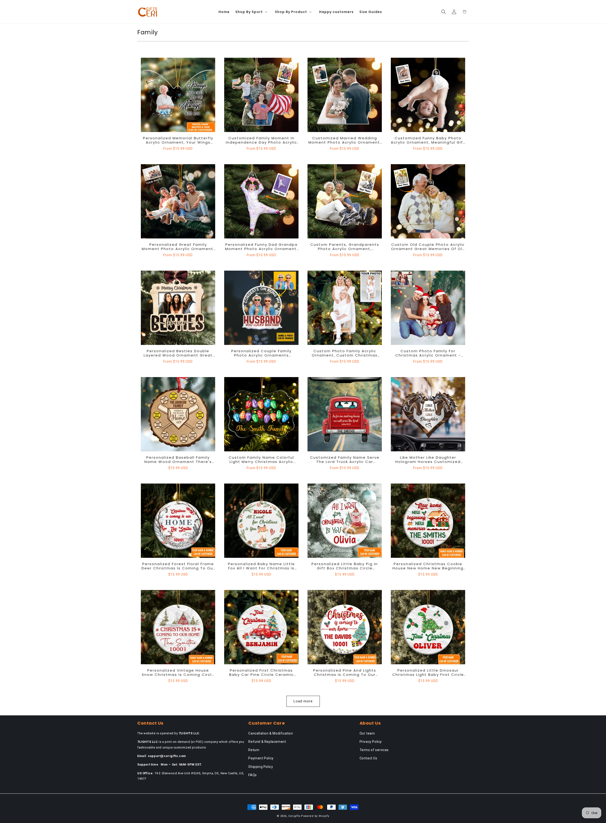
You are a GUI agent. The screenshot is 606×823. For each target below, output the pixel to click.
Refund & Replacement (267, 742)
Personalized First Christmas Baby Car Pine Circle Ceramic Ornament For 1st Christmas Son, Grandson (261, 672)
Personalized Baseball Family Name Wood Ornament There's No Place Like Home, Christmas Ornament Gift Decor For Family (178, 459)
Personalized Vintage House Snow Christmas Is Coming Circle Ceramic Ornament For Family (178, 672)
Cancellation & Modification (270, 733)
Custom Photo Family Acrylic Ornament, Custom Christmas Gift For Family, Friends (345, 353)
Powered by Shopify (315, 816)
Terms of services (374, 750)
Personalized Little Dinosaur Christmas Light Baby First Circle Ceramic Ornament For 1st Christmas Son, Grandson (428, 672)
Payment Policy (260, 758)
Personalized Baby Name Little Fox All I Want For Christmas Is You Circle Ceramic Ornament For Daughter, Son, (261, 566)
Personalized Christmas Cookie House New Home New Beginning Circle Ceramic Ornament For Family (427, 566)
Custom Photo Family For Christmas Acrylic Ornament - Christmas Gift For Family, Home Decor (428, 353)
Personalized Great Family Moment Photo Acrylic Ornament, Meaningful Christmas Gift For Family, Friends (178, 246)
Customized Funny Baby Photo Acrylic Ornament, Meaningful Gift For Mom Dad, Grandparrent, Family (428, 140)
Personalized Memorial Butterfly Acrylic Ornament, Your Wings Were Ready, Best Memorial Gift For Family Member (178, 140)
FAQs (252, 775)
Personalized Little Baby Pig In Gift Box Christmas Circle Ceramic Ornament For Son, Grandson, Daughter (345, 566)
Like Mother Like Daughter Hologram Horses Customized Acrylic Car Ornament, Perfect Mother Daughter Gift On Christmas (428, 459)
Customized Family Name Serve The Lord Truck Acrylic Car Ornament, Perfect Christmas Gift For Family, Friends (344, 459)
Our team (367, 733)
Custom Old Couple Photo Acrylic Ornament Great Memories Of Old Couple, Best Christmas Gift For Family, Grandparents (428, 246)
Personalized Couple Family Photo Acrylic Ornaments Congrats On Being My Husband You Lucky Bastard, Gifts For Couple (261, 353)
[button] (252, 12)
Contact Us (368, 758)
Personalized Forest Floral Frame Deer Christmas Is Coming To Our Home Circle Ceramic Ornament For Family (178, 566)
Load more (303, 701)
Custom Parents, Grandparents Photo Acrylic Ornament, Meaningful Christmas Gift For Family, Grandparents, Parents (344, 246)
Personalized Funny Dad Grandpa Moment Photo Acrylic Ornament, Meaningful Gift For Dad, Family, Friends (261, 246)
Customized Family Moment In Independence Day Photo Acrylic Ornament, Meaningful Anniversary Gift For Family (261, 140)
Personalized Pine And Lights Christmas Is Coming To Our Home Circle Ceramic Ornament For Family (345, 672)
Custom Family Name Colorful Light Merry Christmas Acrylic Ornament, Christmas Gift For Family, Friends (261, 459)
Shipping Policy (260, 767)
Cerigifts (294, 816)
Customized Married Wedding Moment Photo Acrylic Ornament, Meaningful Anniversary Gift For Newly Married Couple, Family (344, 140)
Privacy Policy (371, 742)
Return (253, 750)
